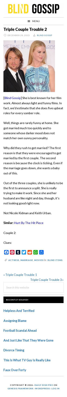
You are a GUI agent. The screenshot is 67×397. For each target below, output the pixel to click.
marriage (26, 260)
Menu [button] (36, 21)
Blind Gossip (12, 98)
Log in (55, 388)
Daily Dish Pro (44, 385)
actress (13, 260)
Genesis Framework (20, 388)
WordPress (42, 388)
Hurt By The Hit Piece (28, 223)
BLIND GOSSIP (33, 9)
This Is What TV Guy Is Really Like (27, 360)
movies (38, 260)
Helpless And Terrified (19, 311)
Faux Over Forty (14, 370)
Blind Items (55, 260)
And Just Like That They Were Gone (28, 340)
